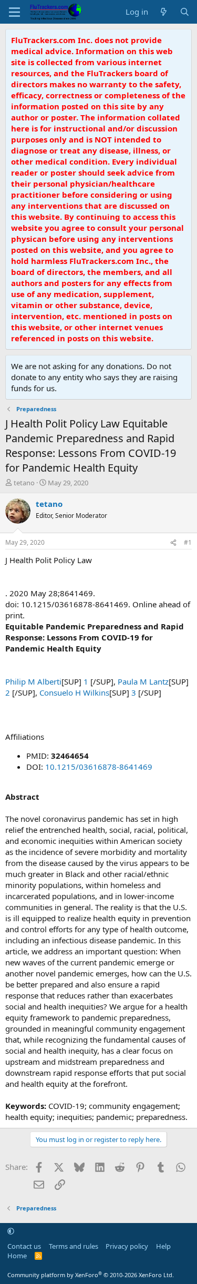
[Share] (173, 543)
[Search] (184, 12)
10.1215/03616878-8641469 (98, 766)
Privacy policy (127, 1246)
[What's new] (163, 12)
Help (163, 1246)
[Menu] (14, 12)
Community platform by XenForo (90, 1275)
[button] (10, 1231)
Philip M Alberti (33, 681)
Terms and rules (73, 1246)
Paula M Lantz (143, 681)
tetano (24, 482)
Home (17, 1255)
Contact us (24, 1246)
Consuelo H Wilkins (74, 692)
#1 (188, 542)
